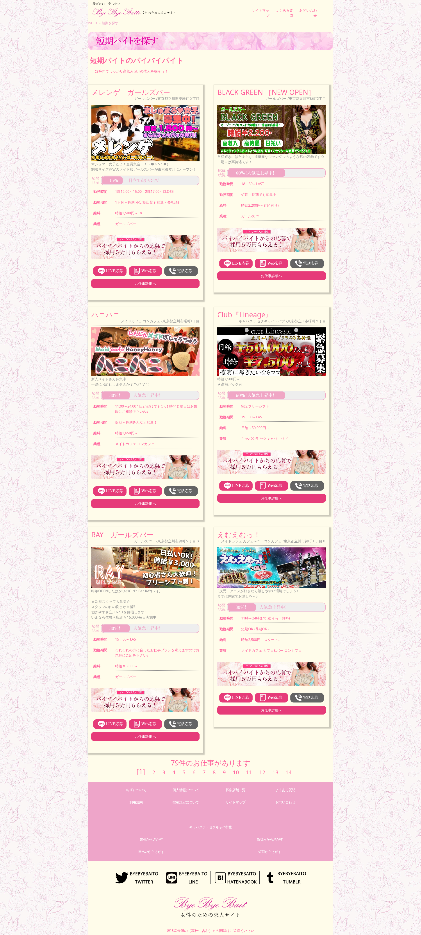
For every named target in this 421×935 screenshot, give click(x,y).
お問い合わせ (285, 802)
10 (236, 772)
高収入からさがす (270, 839)
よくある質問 (285, 789)
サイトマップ (235, 802)
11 (249, 772)
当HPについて (135, 789)
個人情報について (186, 789)
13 (275, 772)
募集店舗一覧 (235, 789)
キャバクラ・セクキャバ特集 (210, 827)
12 (262, 772)
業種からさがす (151, 839)
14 (288, 772)
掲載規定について (186, 802)
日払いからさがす (151, 851)
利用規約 (136, 802)
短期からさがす (269, 851)
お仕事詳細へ (145, 283)
